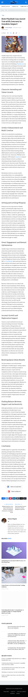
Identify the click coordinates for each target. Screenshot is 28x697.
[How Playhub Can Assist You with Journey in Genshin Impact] (14, 44)
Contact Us (15, 6)
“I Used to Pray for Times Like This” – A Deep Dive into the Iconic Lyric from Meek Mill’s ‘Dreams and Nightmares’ (17, 642)
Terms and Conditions (21, 691)
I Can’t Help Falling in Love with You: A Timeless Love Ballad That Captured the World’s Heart (17, 635)
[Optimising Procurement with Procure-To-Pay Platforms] (14, 550)
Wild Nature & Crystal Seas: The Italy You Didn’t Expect (13, 672)
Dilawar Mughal (9, 27)
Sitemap (18, 693)
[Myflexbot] (14, 2)
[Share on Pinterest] (13, 33)
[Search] (26, 2)
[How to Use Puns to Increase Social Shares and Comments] (4, 628)
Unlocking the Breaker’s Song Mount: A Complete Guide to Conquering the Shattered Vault (13, 611)
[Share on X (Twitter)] (10, 33)
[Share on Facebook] (8, 33)
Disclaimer (12, 693)
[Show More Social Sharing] (19, 33)
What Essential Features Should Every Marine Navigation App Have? (20, 508)
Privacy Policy (5, 6)
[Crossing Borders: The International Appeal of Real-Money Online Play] (4, 649)
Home (2, 10)
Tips (6, 10)
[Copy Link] (16, 33)
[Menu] (2, 2)
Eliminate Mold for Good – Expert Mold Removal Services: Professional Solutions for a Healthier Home (7, 509)
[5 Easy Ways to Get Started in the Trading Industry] (14, 575)
